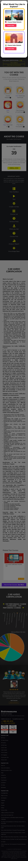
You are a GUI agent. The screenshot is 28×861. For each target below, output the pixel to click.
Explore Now (10, 25)
